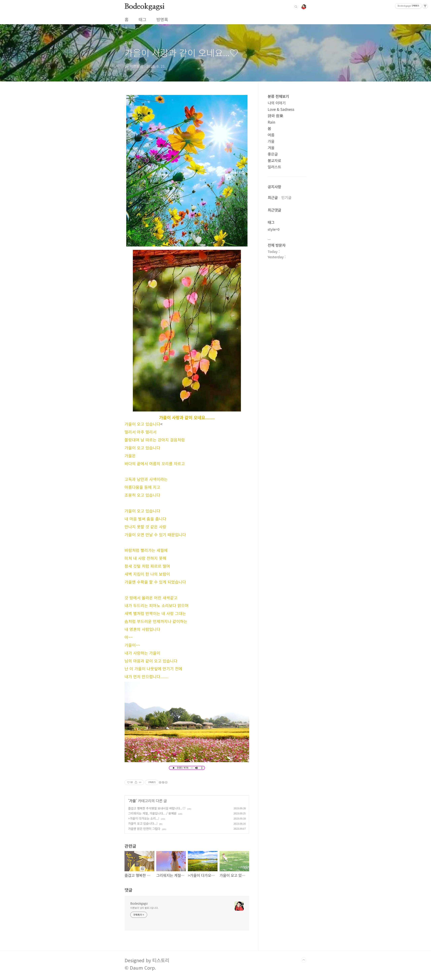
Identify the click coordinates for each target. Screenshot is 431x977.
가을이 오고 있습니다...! (143, 823)
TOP (303, 960)
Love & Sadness (281, 109)
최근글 (273, 197)
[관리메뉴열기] (425, 5)
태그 (142, 19)
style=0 (273, 229)
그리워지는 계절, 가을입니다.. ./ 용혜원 (152, 813)
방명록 (162, 19)
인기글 (286, 197)
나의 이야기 (277, 102)
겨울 (271, 147)
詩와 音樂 (275, 115)
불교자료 (274, 160)
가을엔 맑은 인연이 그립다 (144, 828)
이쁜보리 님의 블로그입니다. (144, 907)
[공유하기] (136, 782)
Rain (271, 122)
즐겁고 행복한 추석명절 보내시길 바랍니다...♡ (157, 808)
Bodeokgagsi (144, 6)
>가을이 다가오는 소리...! (143, 818)
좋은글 (273, 154)
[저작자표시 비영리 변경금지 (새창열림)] (163, 782)
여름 (271, 134)
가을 (132, 800)
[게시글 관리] (140, 782)
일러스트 (274, 166)
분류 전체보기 (278, 96)
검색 (296, 6)
